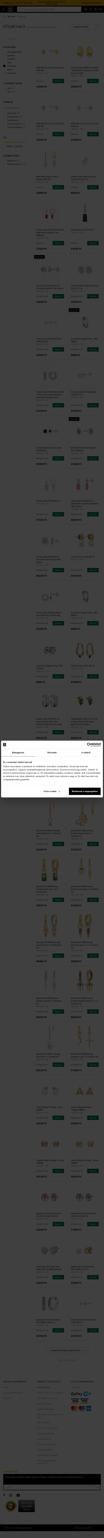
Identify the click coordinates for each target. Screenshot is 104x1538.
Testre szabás (49, 791)
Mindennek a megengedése (85, 791)
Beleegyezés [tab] (18, 752)
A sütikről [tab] (86, 752)
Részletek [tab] (52, 752)
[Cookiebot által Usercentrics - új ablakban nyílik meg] (89, 745)
